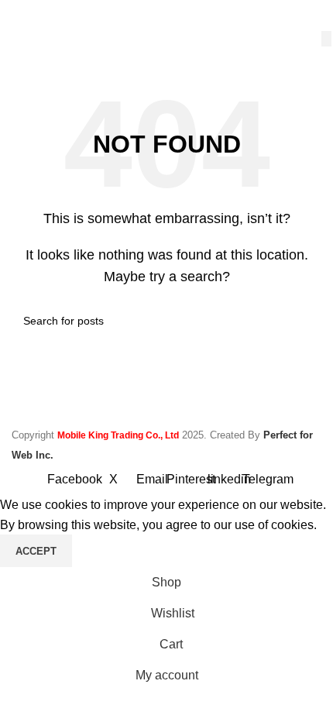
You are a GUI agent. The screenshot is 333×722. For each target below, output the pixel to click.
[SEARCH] (326, 38)
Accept (36, 551)
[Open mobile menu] (18, 15)
